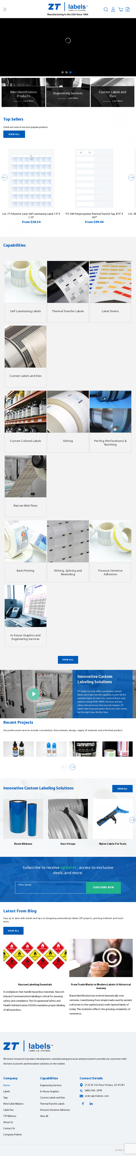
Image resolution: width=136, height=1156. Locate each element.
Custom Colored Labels (25, 441)
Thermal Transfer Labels (68, 311)
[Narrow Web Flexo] (25, 476)
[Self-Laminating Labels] (25, 282)
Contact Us (9, 1128)
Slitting (68, 441)
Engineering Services (51, 1085)
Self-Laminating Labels (25, 311)
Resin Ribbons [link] (23, 844)
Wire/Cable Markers (13, 1104)
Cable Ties (8, 1110)
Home (6, 1085)
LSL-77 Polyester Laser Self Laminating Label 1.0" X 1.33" (31, 216)
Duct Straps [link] (68, 844)
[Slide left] (4, 177)
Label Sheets (110, 311)
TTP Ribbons (9, 1116)
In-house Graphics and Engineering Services (25, 637)
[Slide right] (131, 177)
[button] (5, 9)
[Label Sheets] (110, 282)
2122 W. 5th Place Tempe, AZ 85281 (105, 1085)
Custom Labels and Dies (25, 376)
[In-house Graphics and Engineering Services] (25, 606)
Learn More (28, 101)
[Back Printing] (25, 541)
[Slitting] (68, 412)
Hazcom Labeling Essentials (35, 984)
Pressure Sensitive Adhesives (110, 572)
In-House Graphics (49, 1091)
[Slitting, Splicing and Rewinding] (68, 541)
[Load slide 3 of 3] (70, 72)
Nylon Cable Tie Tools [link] (113, 844)
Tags (5, 1098)
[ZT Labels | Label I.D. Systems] (68, 9)
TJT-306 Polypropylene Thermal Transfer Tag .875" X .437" (94, 216)
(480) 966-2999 (93, 1090)
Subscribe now (103, 887)
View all (14, 134)
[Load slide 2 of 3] (66, 72)
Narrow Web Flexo (25, 505)
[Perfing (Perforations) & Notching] (110, 412)
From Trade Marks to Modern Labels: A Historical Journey (101, 986)
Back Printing (25, 570)
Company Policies (12, 1135)
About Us (8, 1122)
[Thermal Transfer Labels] (68, 282)
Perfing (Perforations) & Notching (110, 443)
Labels (6, 1091)
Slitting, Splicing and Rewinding (68, 572)
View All (68, 660)
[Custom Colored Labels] (25, 412)
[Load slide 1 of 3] (63, 72)
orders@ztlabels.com (97, 1096)
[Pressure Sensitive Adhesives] (110, 541)
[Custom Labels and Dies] (25, 347)
